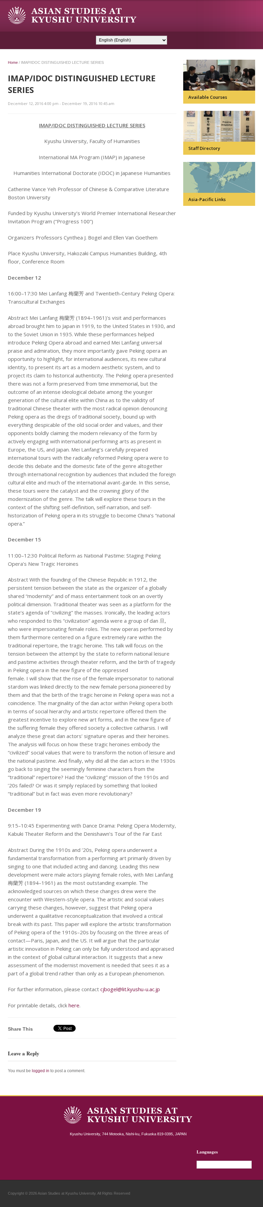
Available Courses (207, 97)
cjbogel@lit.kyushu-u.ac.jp (130, 989)
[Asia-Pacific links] (219, 177)
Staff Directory (204, 148)
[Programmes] (219, 74)
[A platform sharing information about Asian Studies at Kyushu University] (72, 15)
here (73, 1005)
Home (13, 62)
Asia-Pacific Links (207, 199)
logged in (40, 1070)
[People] (219, 126)
